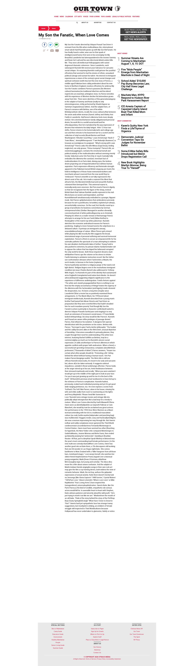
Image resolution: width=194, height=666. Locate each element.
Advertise (97, 22)
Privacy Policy (101, 659)
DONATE (150, 2)
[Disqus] (77, 540)
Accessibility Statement (113, 659)
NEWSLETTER (139, 2)
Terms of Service (91, 659)
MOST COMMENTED (124, 121)
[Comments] (56, 44)
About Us (84, 22)
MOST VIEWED (122, 53)
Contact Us (111, 22)
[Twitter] (50, 44)
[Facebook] (44, 44)
